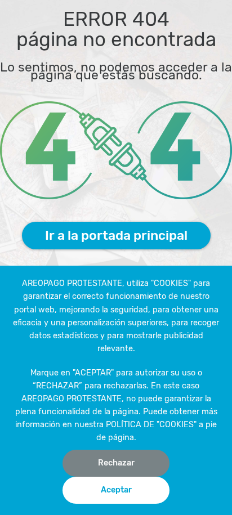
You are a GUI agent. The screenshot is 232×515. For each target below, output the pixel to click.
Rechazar (116, 463)
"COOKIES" (171, 283)
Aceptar (116, 490)
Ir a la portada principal (116, 235)
